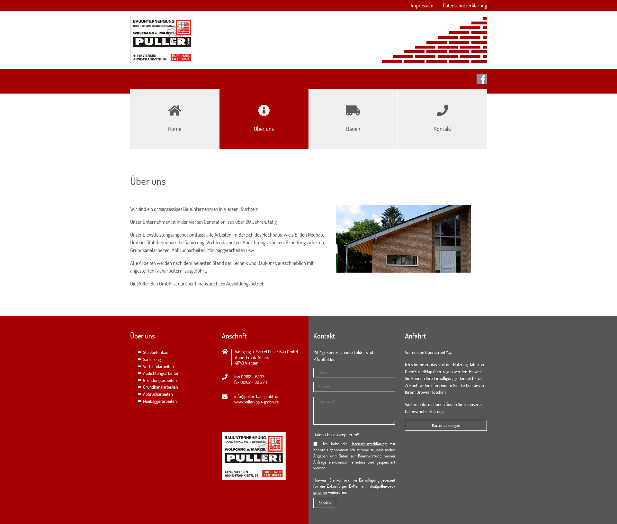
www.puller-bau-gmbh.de (256, 402)
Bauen (353, 128)
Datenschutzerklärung (465, 5)
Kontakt (443, 128)
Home (174, 128)
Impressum (422, 5)
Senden (324, 503)
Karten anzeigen (446, 425)
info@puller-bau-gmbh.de (257, 396)
